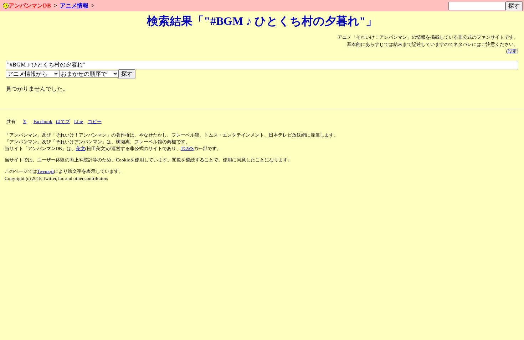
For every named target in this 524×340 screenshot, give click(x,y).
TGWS (187, 148)
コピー (95, 121)
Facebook (43, 121)
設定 (512, 51)
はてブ (63, 121)
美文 (80, 148)
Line (78, 121)
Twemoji (45, 171)
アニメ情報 (74, 5)
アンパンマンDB (30, 5)
